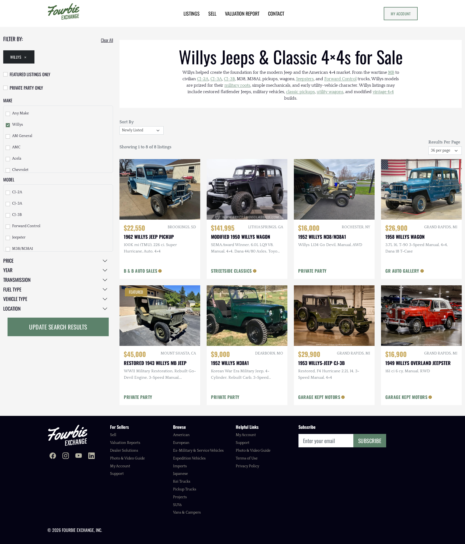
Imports (180, 466)
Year (7, 269)
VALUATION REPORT (242, 13)
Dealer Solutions (124, 450)
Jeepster (19, 237)
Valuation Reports (125, 443)
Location (12, 308)
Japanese (180, 474)
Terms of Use (247, 458)
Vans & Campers (187, 512)
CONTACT (276, 13)
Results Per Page (444, 142)
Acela (16, 158)
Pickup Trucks (184, 489)
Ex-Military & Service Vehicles (198, 450)
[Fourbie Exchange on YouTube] (78, 456)
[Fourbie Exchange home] (67, 435)
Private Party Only (26, 88)
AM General (22, 136)
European (181, 443)
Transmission (17, 279)
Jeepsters (305, 78)
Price (8, 260)
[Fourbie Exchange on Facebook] (52, 456)
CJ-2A (17, 192)
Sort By (126, 122)
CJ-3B (17, 215)
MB (391, 72)
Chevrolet (20, 170)
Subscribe (370, 441)
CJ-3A (17, 203)
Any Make (20, 113)
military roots (237, 85)
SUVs (177, 505)
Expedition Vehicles (189, 458)
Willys (15, 57)
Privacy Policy (247, 466)
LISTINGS (192, 13)
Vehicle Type (15, 298)
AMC (16, 147)
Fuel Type (12, 289)
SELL (212, 13)
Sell (113, 435)
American (181, 435)
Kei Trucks (181, 481)
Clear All (107, 40)
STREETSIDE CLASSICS (231, 271)
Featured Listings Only (30, 74)
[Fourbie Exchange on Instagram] (65, 456)
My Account (401, 13)
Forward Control (26, 226)
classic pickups (300, 91)
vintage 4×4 (383, 91)
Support (117, 474)
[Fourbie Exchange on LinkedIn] (91, 456)
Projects (180, 497)
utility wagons (330, 91)
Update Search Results (58, 326)
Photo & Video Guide (127, 458)
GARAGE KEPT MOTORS (319, 397)
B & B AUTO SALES (140, 271)
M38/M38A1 (22, 249)
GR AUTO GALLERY (402, 271)
